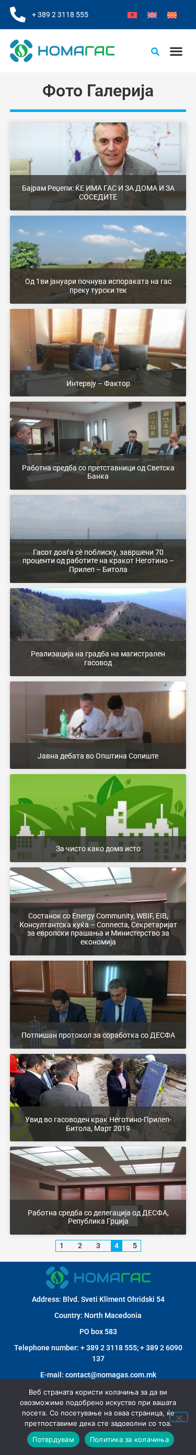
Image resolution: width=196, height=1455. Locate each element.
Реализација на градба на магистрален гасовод (98, 658)
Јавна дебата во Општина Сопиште (98, 756)
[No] (178, 1417)
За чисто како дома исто (98, 848)
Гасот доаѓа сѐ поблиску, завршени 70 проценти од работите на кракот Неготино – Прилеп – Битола (98, 561)
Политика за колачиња (129, 1439)
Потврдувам (53, 1439)
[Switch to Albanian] (132, 14)
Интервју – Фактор (98, 383)
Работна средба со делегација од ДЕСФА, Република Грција (98, 1217)
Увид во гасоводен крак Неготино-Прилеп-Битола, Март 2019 (98, 1124)
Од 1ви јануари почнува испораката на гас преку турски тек (98, 285)
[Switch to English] (152, 14)
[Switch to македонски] (172, 14)
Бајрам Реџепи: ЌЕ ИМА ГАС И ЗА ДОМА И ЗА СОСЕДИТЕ (98, 192)
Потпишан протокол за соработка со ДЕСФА (98, 1035)
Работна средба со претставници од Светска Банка (98, 472)
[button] (176, 51)
